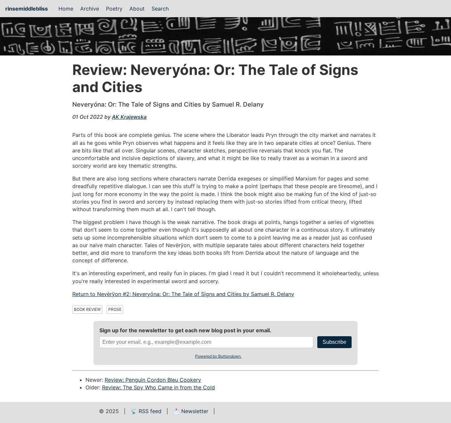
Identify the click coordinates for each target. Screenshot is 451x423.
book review (87, 309)
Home (65, 8)
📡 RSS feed (145, 411)
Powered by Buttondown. (218, 356)
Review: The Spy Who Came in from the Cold (158, 387)
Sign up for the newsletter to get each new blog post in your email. (185, 330)
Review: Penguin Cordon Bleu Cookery (153, 379)
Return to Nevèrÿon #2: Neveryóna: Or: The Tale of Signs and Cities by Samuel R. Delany (183, 294)
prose (114, 309)
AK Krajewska (129, 117)
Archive (89, 8)
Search (160, 8)
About (137, 8)
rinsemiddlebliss (26, 8)
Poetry (114, 8)
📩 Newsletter (190, 411)
